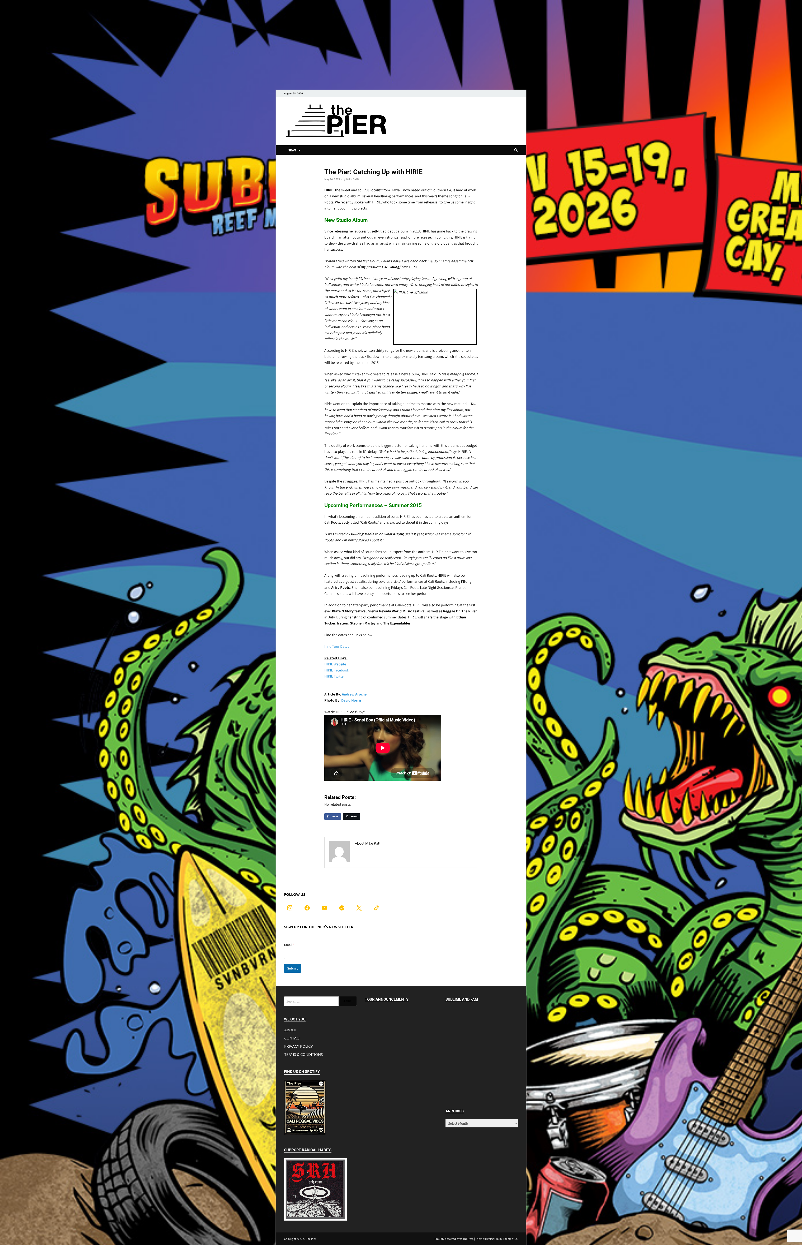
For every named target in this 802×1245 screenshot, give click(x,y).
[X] (359, 907)
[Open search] (516, 150)
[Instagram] (290, 907)
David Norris (351, 700)
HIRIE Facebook (336, 670)
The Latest (331, 165)
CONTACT (292, 1038)
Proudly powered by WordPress (453, 1239)
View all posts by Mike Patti (378, 852)
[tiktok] (376, 907)
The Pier (311, 1239)
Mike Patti (352, 179)
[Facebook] (307, 907)
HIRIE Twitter (334, 676)
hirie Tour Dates (336, 646)
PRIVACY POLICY (298, 1046)
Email (289, 945)
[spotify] (342, 907)
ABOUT (290, 1030)
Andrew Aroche (354, 694)
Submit (292, 968)
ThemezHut (510, 1239)
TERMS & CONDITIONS (303, 1054)
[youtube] (324, 907)
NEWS (292, 150)
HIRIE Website (335, 664)
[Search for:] (320, 1001)
